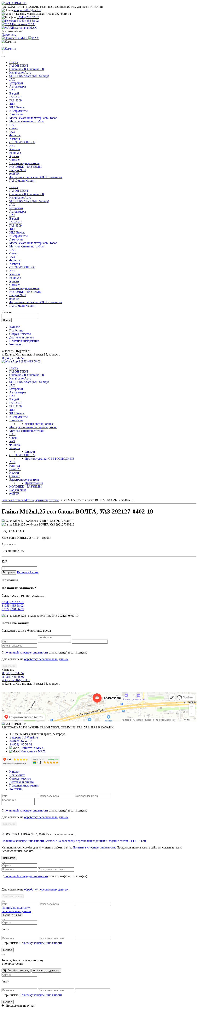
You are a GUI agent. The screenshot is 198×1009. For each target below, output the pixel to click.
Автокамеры (17, 86)
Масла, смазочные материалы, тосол (33, 117)
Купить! (7, 949)
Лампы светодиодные (39, 423)
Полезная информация (24, 341)
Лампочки (16, 114)
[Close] (3, 862)
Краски (14, 156)
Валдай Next (17, 170)
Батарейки (16, 83)
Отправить (9, 666)
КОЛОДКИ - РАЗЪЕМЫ (25, 166)
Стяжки (30, 451)
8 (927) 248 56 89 (13, 609)
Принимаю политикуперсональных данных (16, 909)
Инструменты (18, 110)
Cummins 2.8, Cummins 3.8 (26, 69)
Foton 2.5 (15, 152)
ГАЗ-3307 (15, 97)
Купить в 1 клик (27, 572)
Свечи (13, 128)
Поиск (6, 320)
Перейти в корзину (17, 970)
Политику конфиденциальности (40, 943)
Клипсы (14, 149)
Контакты (15, 344)
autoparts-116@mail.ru (27, 10)
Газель (13, 62)
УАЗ (12, 131)
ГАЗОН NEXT (18, 65)
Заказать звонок (12, 896)
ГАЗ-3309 (15, 100)
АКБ (12, 145)
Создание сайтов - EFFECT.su (126, 840)
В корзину (9, 572)
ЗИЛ (12, 104)
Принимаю (9, 857)
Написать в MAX (32, 748)
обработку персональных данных (46, 659)
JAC (12, 79)
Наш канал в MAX (32, 751)
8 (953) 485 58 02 (28, 20)
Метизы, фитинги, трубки (26, 121)
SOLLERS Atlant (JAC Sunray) (29, 76)
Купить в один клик (47, 970)
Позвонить (9, 34)
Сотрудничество (20, 334)
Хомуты (14, 138)
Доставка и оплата (21, 337)
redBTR (14, 173)
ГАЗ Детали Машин (22, 180)
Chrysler (14, 159)
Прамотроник (34, 483)
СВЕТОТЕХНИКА (22, 142)
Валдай (14, 93)
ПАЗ (12, 124)
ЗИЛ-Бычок (17, 107)
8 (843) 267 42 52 (28, 17)
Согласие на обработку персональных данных (75, 840)
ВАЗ (12, 90)
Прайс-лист (17, 330)
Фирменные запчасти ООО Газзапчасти (35, 177)
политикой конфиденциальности (26, 652)
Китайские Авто (20, 72)
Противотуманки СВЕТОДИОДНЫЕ (49, 458)
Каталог (14, 327)
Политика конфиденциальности (23, 840)
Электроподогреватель (24, 163)
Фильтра (14, 135)
